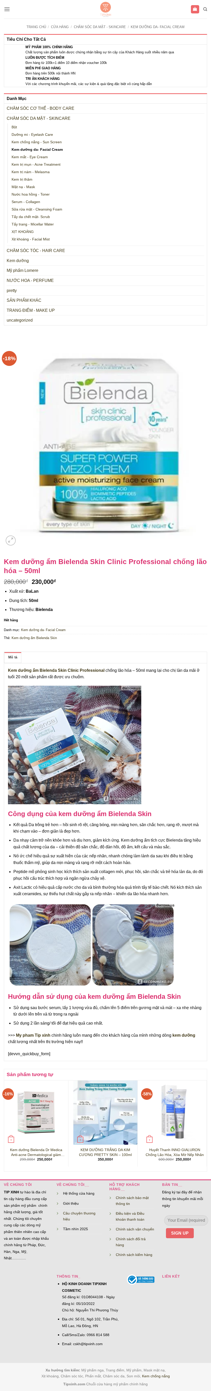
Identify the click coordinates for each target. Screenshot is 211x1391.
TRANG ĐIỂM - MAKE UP (31, 310)
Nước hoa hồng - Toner (31, 194)
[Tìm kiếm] (205, 9)
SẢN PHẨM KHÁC (24, 300)
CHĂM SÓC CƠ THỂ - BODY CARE (40, 108)
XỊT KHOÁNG (23, 232)
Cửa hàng (60, 27)
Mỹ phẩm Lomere (22, 270)
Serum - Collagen (26, 202)
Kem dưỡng (18, 260)
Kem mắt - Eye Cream (30, 157)
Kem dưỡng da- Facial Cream (157, 27)
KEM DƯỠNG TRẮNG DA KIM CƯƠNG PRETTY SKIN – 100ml (105, 1152)
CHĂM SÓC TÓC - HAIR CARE (36, 250)
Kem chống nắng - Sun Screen (37, 142)
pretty (12, 290)
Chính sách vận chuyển (135, 1229)
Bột (14, 127)
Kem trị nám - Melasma (31, 172)
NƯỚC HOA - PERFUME (30, 280)
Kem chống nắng (156, 1376)
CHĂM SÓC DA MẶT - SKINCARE (100, 27)
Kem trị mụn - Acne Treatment (36, 164)
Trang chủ (36, 27)
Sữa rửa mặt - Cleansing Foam (37, 209)
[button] (7, 9)
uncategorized (20, 320)
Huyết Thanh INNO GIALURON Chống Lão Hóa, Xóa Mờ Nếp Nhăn (175, 1152)
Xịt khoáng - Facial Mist (31, 239)
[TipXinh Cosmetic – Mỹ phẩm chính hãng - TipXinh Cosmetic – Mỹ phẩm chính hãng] (105, 9)
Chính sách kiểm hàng (134, 1255)
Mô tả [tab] (12, 657)
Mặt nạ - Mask (23, 187)
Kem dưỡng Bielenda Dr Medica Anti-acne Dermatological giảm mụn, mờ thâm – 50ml (36, 1152)
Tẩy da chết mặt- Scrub (31, 217)
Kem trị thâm (22, 179)
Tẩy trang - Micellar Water (33, 224)
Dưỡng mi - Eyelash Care (32, 134)
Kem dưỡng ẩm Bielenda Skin (34, 638)
